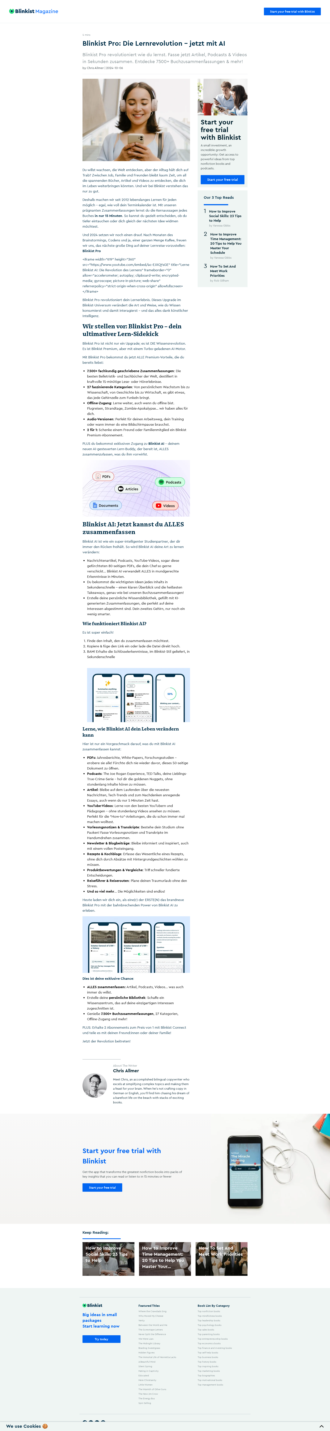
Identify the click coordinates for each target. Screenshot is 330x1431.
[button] (165, 1426)
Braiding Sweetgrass (149, 1348)
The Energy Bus (146, 1398)
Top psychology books (209, 1325)
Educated (143, 1375)
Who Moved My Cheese (150, 1315)
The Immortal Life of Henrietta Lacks (157, 1357)
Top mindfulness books (210, 1315)
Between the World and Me (152, 1325)
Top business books (208, 1357)
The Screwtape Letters (150, 1329)
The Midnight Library (149, 1343)
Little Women (145, 1384)
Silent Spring (145, 1366)
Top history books (207, 1361)
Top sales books (206, 1329)
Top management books (210, 1384)
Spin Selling (144, 1403)
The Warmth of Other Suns (152, 1389)
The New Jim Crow (148, 1393)
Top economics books (209, 1343)
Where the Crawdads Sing (152, 1311)
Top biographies (206, 1375)
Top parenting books (209, 1334)
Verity (141, 1320)
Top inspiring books (208, 1366)
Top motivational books (210, 1380)
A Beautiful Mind (146, 1361)
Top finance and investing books (215, 1348)
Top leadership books (209, 1320)
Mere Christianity (147, 1380)
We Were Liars (145, 1338)
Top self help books (208, 1352)
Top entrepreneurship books (213, 1338)
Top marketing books (209, 1370)
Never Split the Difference (152, 1334)
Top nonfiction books (209, 1311)
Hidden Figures (146, 1352)
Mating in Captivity (148, 1370)
